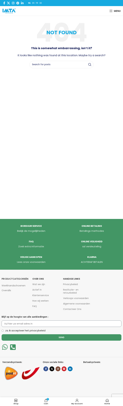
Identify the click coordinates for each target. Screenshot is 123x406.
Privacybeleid (70, 284)
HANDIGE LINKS (71, 278)
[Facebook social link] (4, 3)
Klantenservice (40, 295)
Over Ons (38, 278)
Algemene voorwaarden (76, 303)
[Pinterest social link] (17, 3)
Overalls (6, 290)
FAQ (34, 306)
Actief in (37, 289)
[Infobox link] (31, 229)
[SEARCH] (90, 64)
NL (29, 3)
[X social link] (8, 3)
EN (33, 3)
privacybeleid (37, 330)
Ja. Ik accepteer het (25, 330)
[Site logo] (9, 10)
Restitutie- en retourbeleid (70, 291)
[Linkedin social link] (22, 3)
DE (41, 3)
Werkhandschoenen (13, 285)
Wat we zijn (38, 284)
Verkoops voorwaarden (76, 298)
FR (37, 3)
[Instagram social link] (13, 3)
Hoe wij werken (40, 300)
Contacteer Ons (72, 309)
